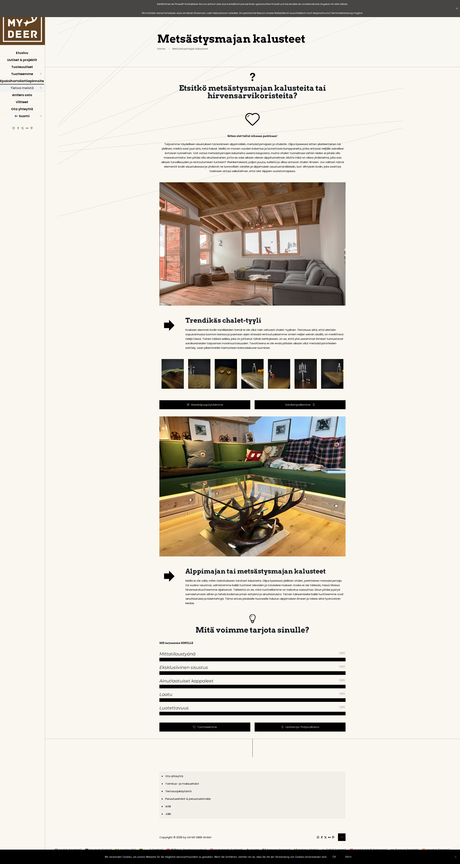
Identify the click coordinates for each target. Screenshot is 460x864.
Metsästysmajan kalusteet (190, 49)
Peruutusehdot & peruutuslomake (188, 799)
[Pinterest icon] (31, 128)
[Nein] (455, 857)
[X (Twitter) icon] (22, 128)
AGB (168, 806)
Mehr (348, 856)
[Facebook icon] (18, 128)
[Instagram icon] (13, 128)
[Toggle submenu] (40, 74)
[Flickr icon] (27, 128)
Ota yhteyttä (174, 776)
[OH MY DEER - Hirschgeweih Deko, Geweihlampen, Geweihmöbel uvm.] (22, 23)
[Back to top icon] (342, 837)
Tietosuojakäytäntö (178, 791)
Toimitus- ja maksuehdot (182, 784)
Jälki (168, 814)
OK (334, 856)
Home (161, 49)
